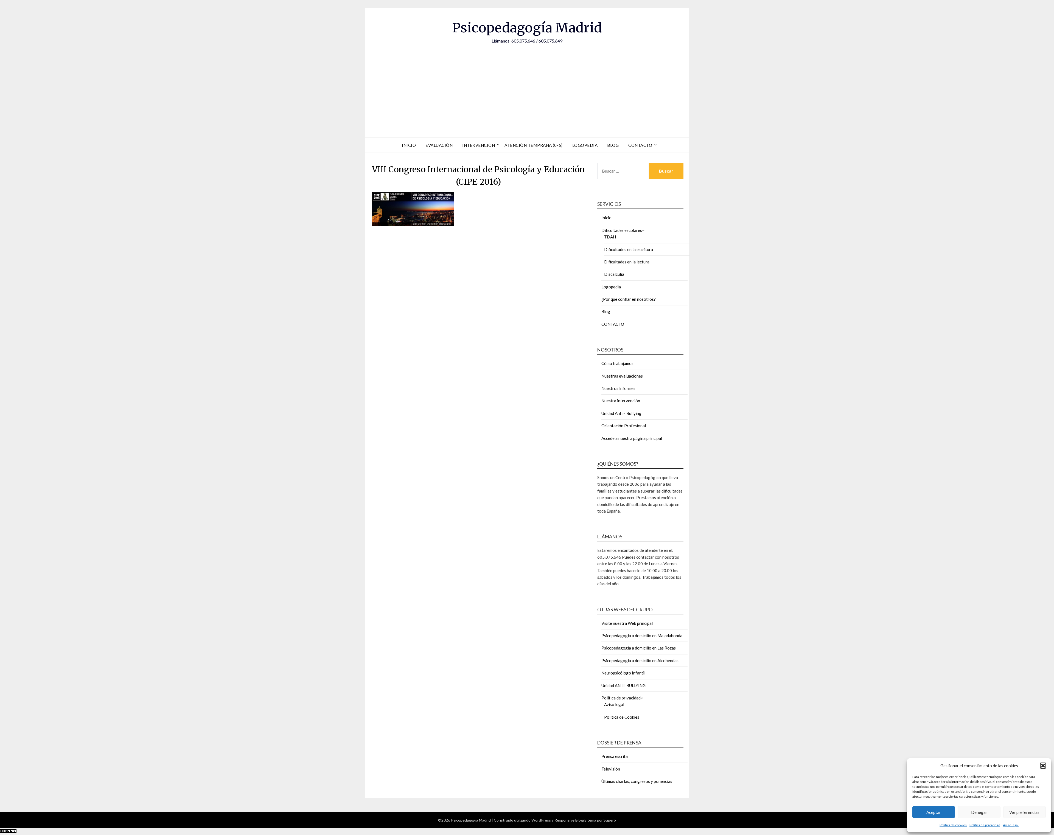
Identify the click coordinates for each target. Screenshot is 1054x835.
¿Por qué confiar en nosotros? (628, 299)
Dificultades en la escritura (628, 249)
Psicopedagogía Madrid (527, 27)
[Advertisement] (527, 85)
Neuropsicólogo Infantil (623, 672)
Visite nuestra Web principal (627, 623)
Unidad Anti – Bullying (621, 413)
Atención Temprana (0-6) (533, 145)
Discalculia (614, 274)
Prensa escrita (614, 756)
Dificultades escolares (621, 230)
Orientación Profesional (623, 425)
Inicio (409, 145)
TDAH (610, 236)
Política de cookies (953, 825)
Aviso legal (1011, 825)
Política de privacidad (984, 825)
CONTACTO (612, 324)
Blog (613, 145)
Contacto (640, 145)
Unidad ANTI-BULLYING (623, 685)
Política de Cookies (621, 717)
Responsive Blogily (570, 820)
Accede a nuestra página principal (631, 438)
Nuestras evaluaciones (622, 375)
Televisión (610, 768)
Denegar (979, 812)
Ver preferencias (1024, 812)
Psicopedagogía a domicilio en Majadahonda (641, 635)
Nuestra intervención (620, 400)
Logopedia (585, 145)
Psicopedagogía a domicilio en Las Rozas (638, 647)
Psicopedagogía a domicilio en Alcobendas (640, 660)
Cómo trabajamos (617, 363)
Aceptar (933, 812)
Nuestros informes (618, 388)
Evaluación (439, 145)
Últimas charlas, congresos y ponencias (636, 781)
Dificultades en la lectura (626, 261)
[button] (1043, 765)
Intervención (478, 145)
